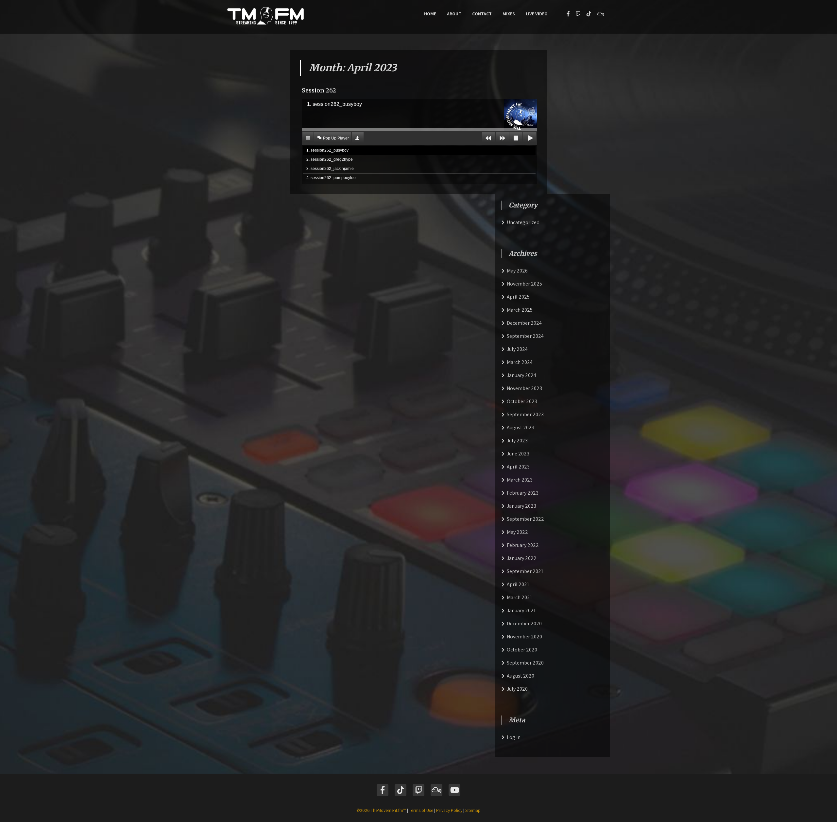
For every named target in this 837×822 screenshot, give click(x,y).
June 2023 (518, 453)
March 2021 (519, 597)
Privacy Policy (449, 810)
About (454, 14)
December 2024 (524, 323)
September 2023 (525, 414)
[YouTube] (454, 790)
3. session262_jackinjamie (330, 168)
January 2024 (521, 375)
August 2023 (520, 427)
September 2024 (525, 336)
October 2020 (522, 649)
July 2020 (517, 688)
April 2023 (518, 466)
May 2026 (517, 270)
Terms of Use (421, 810)
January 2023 (521, 505)
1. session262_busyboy (327, 150)
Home (430, 14)
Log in (514, 737)
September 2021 (525, 571)
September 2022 (525, 519)
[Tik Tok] (400, 790)
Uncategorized (523, 222)
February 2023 (522, 492)
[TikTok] (589, 13)
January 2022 (522, 558)
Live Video (537, 14)
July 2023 (517, 440)
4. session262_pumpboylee (331, 177)
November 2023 (524, 388)
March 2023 (520, 479)
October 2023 (522, 401)
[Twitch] (578, 13)
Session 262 (319, 90)
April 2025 (518, 296)
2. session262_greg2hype (329, 159)
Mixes (509, 14)
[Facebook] (568, 13)
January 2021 (521, 610)
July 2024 (517, 349)
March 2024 (520, 362)
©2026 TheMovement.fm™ (381, 810)
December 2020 (524, 623)
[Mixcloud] (600, 13)
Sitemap (473, 810)
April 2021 (518, 584)
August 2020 (520, 675)
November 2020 (524, 636)
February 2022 (523, 545)
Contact (482, 14)
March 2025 (520, 309)
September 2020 (525, 662)
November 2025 (524, 283)
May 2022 (517, 532)
